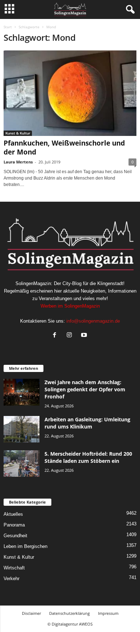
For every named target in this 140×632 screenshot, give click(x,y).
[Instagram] (71, 335)
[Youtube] (85, 335)
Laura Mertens (18, 162)
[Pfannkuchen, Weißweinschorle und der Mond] (70, 93)
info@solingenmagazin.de (93, 321)
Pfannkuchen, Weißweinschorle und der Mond (64, 147)
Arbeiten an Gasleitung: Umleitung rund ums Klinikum (87, 423)
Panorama (14, 525)
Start (8, 26)
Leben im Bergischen (25, 546)
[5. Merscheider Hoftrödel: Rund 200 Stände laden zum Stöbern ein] (21, 463)
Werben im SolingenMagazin (70, 306)
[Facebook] (56, 335)
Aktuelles (13, 514)
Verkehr (11, 578)
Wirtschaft (14, 567)
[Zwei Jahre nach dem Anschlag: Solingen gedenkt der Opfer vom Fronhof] (21, 392)
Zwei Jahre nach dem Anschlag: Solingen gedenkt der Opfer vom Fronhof (85, 389)
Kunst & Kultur (17, 133)
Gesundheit (15, 535)
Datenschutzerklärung (69, 613)
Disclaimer (31, 613)
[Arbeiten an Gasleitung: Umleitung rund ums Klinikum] (21, 429)
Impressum (108, 613)
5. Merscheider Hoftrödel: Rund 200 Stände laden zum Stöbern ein (88, 457)
